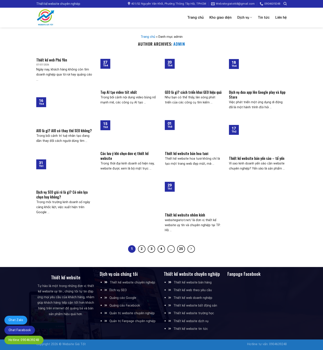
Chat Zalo (16, 320)
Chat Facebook (20, 330)
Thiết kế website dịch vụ (191, 321)
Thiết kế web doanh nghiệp (192, 298)
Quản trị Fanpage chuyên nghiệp (132, 321)
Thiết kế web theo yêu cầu (192, 290)
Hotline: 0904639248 (24, 340)
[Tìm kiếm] (285, 4)
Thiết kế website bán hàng (193, 282)
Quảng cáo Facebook (124, 305)
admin (179, 44)
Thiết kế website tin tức (190, 329)
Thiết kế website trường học (193, 313)
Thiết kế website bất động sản (195, 305)
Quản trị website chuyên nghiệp (132, 313)
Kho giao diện (220, 17)
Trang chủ (195, 17)
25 (181, 249)
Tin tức (264, 17)
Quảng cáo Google (122, 298)
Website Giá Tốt (74, 344)
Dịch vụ (243, 17)
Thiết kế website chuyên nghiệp (132, 282)
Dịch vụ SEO (118, 290)
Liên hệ (281, 17)
